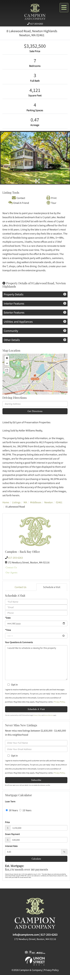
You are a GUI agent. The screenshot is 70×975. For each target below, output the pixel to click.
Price (7, 822)
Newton (48, 502)
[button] (6, 158)
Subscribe (36, 780)
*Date (8, 617)
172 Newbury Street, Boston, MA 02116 (35, 939)
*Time (8, 630)
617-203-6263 (36, 23)
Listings (16, 502)
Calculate (36, 858)
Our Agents (11, 572)
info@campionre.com (26, 934)
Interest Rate (11, 846)
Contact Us (11, 567)
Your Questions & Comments (19, 642)
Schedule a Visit (51, 587)
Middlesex (35, 502)
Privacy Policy (59, 702)
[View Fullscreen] (6, 370)
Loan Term (10, 801)
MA (25, 502)
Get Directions (35, 411)
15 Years (26, 810)
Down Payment (12, 834)
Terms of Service (48, 715)
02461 (59, 502)
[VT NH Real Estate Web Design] (35, 960)
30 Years (13, 810)
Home (5, 502)
